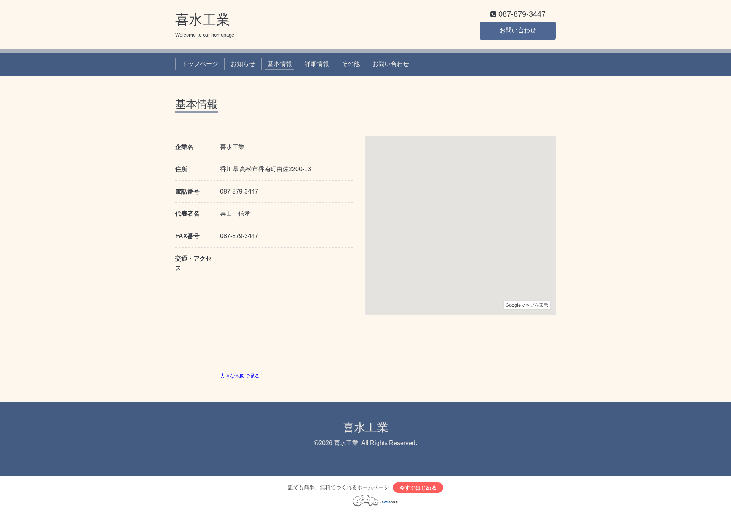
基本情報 (280, 64)
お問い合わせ (518, 30)
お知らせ (243, 64)
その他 (351, 64)
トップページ (200, 64)
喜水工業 (202, 19)
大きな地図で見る (240, 376)
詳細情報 (317, 64)
